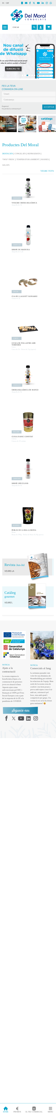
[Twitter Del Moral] (35, 3)
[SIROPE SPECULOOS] (28, 469)
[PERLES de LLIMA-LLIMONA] (28, 515)
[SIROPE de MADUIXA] (28, 235)
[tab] (8, 154)
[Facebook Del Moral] (31, 3)
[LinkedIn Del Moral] (44, 3)
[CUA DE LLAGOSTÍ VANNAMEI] (28, 282)
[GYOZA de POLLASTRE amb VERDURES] (28, 328)
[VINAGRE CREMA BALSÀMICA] (28, 188)
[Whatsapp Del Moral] (52, 3)
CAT (7, 3)
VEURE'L (7, 602)
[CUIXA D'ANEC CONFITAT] (28, 422)
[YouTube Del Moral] (39, 3)
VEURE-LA (8, 571)
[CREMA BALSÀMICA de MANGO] (28, 375)
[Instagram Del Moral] (48, 3)
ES (3, 3)
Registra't (5, 106)
